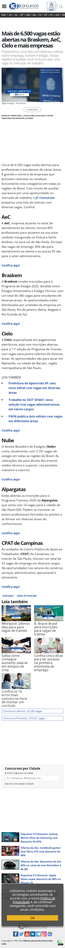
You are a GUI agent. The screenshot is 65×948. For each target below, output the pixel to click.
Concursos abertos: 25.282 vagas (22, 711)
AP (22, 15)
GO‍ (57, 15)
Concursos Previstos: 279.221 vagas (24, 718)
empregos (8, 595)
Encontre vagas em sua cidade (19, 773)
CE (39, 15)
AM (28, 15)
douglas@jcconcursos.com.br (38, 115)
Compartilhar (32, 109)
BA (34, 15)
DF (45, 15)
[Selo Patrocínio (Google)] (51, 6)
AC (10, 15)
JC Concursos (45, 198)
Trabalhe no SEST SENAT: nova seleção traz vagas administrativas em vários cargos (34, 404)
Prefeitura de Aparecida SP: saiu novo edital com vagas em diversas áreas (34, 388)
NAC (3, 15)
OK (32, 918)
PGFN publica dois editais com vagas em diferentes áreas (35, 418)
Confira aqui (11, 265)
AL (16, 15)
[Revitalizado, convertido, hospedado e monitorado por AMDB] (60, 942)
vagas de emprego (27, 595)
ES (51, 15)
